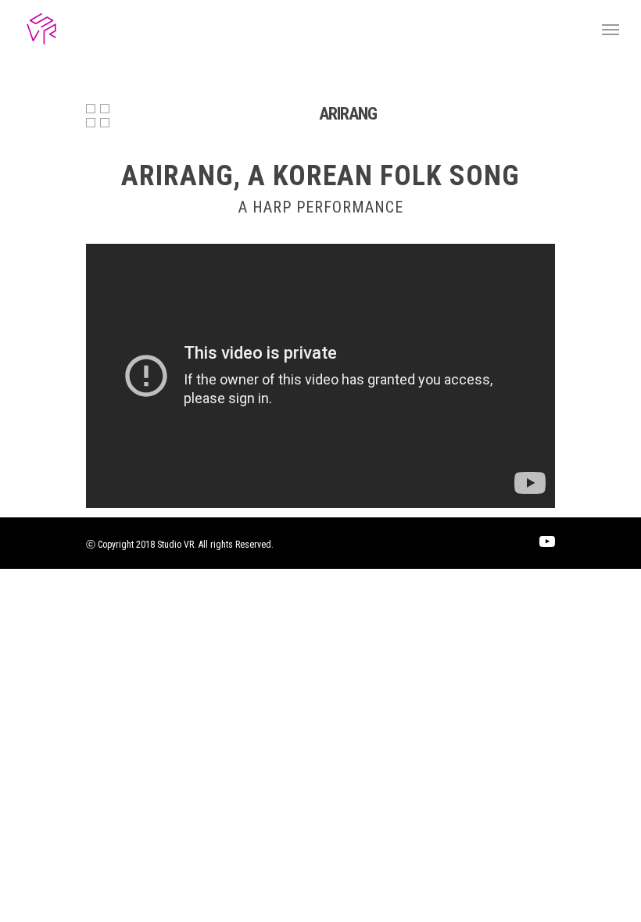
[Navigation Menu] (610, 29)
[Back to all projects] (97, 117)
